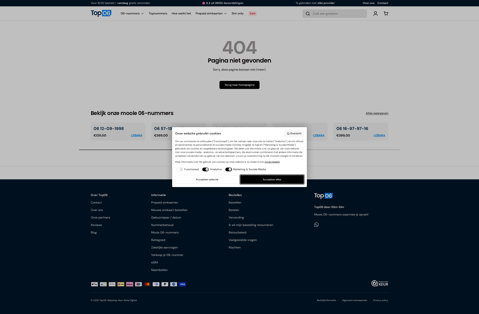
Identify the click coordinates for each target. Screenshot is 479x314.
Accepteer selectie (207, 179)
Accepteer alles (272, 179)
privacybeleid (272, 161)
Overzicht (295, 133)
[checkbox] (187, 169)
